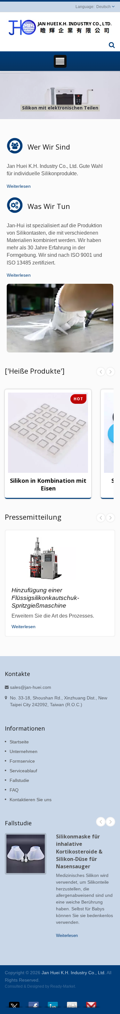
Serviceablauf (23, 770)
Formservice (22, 761)
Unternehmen (23, 751)
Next (110, 372)
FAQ (14, 790)
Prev (101, 372)
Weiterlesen (19, 186)
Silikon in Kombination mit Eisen (48, 484)
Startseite (19, 741)
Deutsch (103, 6)
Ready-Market (62, 986)
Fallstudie (19, 780)
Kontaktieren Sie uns (31, 799)
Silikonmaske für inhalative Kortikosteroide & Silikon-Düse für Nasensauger (79, 851)
